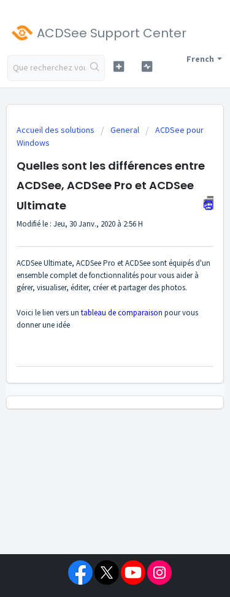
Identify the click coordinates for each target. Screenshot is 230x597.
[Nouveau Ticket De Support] (118, 66)
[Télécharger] (92, 289)
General (124, 129)
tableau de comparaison (122, 312)
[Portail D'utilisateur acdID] (146, 66)
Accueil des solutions (56, 129)
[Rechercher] (94, 68)
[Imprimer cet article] (208, 202)
